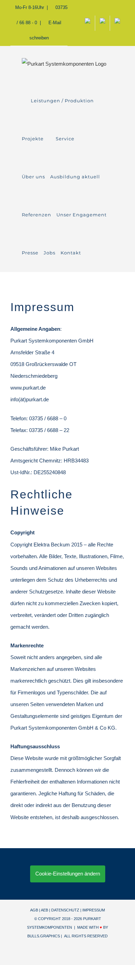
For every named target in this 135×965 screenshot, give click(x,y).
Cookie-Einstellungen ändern (67, 874)
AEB (44, 910)
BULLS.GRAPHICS (43, 936)
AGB (34, 910)
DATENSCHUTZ (65, 910)
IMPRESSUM (93, 910)
